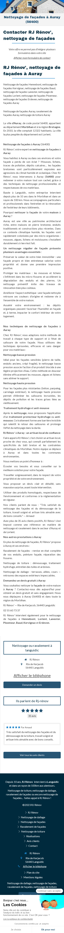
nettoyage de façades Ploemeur (39, 95)
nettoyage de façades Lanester (20, 91)
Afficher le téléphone (32, 675)
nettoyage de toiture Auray (35, 114)
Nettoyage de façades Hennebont (22, 84)
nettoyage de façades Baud (40, 88)
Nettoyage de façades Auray (19, 111)
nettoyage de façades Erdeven (20, 99)
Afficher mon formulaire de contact (32, 57)
